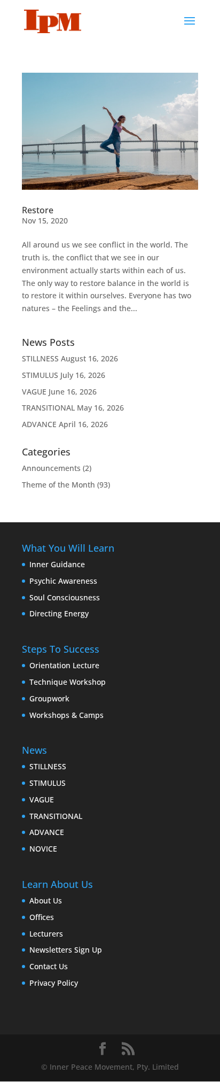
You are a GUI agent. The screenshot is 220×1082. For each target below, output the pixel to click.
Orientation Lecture (64, 665)
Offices (41, 917)
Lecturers (46, 934)
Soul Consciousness (64, 597)
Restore (37, 210)
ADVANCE (39, 424)
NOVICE (43, 849)
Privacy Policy (53, 983)
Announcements (51, 468)
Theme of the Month (58, 485)
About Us (45, 900)
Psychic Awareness (63, 581)
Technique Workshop (67, 682)
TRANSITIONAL (48, 408)
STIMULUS (40, 375)
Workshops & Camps (66, 715)
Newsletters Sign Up (65, 950)
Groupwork (49, 698)
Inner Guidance (57, 564)
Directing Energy (59, 613)
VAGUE (34, 392)
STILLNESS (40, 358)
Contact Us (48, 966)
